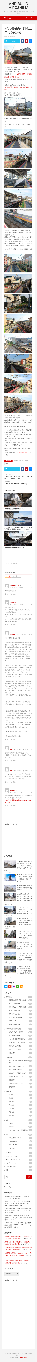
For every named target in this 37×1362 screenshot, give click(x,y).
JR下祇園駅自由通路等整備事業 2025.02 (14, 509)
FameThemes (23, 1357)
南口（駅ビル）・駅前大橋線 (17, 1007)
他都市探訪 (9, 1091)
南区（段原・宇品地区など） (17, 1066)
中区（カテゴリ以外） (15, 1049)
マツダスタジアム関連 (15, 1017)
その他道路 (12, 1148)
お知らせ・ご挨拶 (11, 1166)
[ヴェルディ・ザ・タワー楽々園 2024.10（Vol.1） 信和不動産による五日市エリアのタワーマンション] (18, 518)
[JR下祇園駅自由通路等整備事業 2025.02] (18, 500)
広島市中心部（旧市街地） (14, 1029)
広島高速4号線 (13, 1141)
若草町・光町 (13, 1021)
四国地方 (11, 1112)
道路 (7, 1134)
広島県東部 (12, 1087)
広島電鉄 (11, 1126)
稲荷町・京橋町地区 (15, 1024)
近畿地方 (11, 1108)
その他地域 (9, 1057)
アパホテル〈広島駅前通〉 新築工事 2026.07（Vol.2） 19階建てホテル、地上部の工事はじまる (18, 971)
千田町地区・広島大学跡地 (17, 1042)
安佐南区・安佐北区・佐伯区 (21, 461)
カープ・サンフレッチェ (13, 1160)
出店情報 (8, 1153)
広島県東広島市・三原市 (16, 1083)
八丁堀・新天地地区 (15, 1035)
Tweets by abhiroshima (11, 1187)
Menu (9, 18)
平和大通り (12, 1053)
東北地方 (11, 1101)
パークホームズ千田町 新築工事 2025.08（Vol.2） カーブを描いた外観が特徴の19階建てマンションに (18, 1218)
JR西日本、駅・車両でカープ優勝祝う (15, 483)
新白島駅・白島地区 (15, 1046)
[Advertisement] (18, 839)
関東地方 (11, 1105)
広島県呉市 (12, 1080)
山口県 (11, 1095)
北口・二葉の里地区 (15, 1003)
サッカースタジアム (12, 1156)
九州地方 (11, 1115)
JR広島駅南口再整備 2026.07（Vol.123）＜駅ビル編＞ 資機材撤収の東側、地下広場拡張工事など (18, 898)
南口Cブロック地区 (14, 1014)
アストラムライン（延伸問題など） (19, 1130)
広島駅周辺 (9, 997)
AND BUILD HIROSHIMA (18, 6)
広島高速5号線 (13, 1145)
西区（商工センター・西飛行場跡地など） (20, 1062)
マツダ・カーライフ (12, 1163)
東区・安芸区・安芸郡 (15, 1069)
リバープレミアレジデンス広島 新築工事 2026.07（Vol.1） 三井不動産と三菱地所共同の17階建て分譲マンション (18, 957)
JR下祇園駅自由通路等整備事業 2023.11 (14, 547)
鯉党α (5, 36)
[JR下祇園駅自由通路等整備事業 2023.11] (18, 538)
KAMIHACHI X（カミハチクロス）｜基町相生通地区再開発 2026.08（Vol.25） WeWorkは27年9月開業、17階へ (18, 922)
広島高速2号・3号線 (15, 1138)
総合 (7, 1170)
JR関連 (6, 463)
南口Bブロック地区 (14, 1010)
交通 (7, 1120)
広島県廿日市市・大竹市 (16, 1076)
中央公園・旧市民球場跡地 (17, 1039)
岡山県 (11, 1098)
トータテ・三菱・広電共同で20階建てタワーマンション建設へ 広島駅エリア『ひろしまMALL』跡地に (18, 866)
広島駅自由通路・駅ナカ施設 (17, 1000)
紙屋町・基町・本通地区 (16, 1032)
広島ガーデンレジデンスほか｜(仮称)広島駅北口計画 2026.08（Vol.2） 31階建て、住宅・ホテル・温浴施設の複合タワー (18, 1203)
